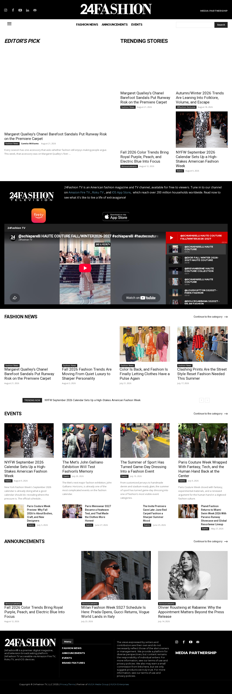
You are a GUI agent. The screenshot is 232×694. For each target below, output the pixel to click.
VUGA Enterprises (119, 684)
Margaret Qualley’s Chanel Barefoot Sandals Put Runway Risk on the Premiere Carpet (145, 97)
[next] (207, 400)
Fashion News (11, 143)
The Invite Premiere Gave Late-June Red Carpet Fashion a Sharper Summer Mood (155, 513)
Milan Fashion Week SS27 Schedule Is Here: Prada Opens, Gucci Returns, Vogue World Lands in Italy (115, 612)
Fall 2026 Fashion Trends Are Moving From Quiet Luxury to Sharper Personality (87, 374)
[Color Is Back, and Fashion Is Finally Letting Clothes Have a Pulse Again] (145, 344)
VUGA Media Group (98, 684)
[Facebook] (13, 10)
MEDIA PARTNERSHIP (196, 653)
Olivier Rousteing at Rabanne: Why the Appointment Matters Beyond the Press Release (191, 612)
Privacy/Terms (67, 684)
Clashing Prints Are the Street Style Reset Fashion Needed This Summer (202, 374)
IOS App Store (121, 192)
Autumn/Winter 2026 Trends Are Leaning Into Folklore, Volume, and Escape (200, 97)
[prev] (201, 400)
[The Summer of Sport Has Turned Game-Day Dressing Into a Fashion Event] (145, 440)
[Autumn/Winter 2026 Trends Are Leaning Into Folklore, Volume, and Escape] (202, 70)
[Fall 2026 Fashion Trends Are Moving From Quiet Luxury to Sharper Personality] (87, 344)
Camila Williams (30, 143)
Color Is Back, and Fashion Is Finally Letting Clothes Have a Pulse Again (145, 374)
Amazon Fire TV (79, 192)
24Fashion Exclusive (186, 107)
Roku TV (98, 192)
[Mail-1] (35, 10)
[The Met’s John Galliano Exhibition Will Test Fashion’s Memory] (87, 440)
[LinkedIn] (27, 10)
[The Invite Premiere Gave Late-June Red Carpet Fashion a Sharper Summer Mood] (130, 511)
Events (180, 171)
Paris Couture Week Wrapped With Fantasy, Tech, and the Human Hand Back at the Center (202, 469)
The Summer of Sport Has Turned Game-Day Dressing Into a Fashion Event (143, 466)
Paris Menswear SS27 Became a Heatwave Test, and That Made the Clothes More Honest (98, 513)
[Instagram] (5, 10)
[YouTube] (20, 10)
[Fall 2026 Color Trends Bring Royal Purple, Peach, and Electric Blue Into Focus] (146, 129)
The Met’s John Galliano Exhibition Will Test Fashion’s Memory (82, 466)
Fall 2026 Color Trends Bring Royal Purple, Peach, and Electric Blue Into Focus (144, 157)
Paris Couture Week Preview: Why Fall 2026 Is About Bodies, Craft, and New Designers (40, 513)
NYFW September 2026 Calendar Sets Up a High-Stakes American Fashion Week (197, 159)
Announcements (129, 166)
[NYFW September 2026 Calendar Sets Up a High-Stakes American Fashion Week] (202, 129)
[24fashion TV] (116, 9)
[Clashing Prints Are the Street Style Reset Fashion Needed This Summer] (202, 344)
